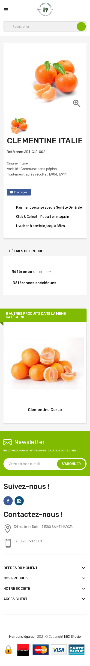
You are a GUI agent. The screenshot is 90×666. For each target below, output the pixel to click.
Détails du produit (26, 251)
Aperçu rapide (45, 364)
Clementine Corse (45, 410)
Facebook (8, 500)
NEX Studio (72, 637)
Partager (20, 192)
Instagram (19, 500)
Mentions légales (21, 637)
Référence (22, 271)
